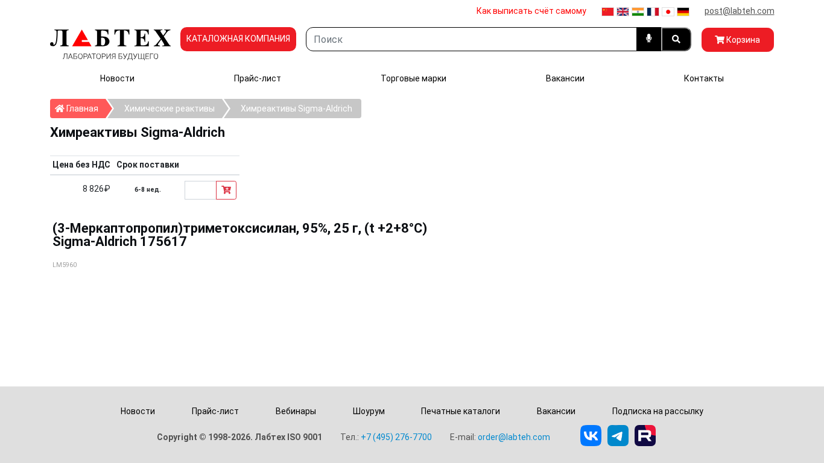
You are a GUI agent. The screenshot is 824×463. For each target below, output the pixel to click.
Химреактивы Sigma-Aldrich (296, 108)
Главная (85, 108)
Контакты (704, 78)
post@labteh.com (740, 11)
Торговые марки (413, 78)
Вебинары (296, 411)
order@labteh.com (514, 437)
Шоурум (369, 411)
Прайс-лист (257, 78)
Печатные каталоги (460, 411)
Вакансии (565, 78)
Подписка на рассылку (657, 411)
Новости (117, 78)
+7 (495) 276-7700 (396, 437)
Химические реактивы (169, 108)
